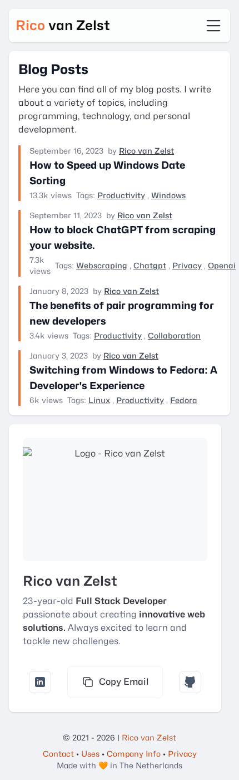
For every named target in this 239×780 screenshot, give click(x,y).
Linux (99, 400)
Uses (90, 753)
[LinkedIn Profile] (40, 682)
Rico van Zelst (146, 150)
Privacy (187, 265)
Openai (222, 265)
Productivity (121, 195)
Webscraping (101, 265)
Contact (58, 753)
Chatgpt (149, 265)
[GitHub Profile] (190, 682)
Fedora (183, 400)
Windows (168, 195)
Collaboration (174, 335)
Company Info (134, 753)
